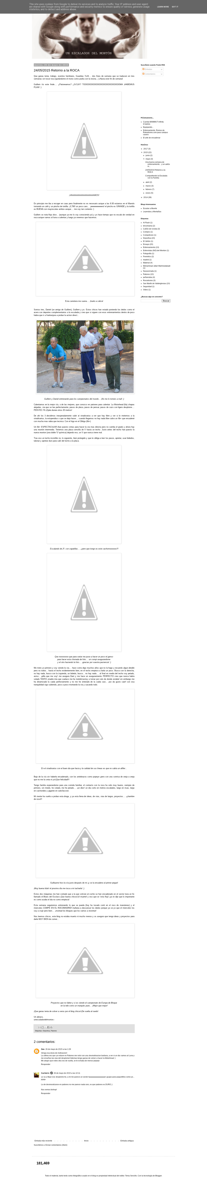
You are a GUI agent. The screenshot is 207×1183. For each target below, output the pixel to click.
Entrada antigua (127, 1141)
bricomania (147, 226)
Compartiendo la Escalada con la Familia (156, 177)
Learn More (163, 7)
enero (148, 193)
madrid (146, 260)
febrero (149, 189)
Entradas (148, 69)
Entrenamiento (149, 247)
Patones (54, 1031)
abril (148, 182)
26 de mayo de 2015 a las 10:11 (67, 1073)
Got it (175, 7)
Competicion (148, 235)
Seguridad (147, 286)
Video (145, 290)
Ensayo (146, 244)
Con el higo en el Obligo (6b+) (78, 421)
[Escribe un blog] (42, 1027)
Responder (45, 1064)
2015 (146, 152)
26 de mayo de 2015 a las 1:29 (58, 1049)
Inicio (86, 1141)
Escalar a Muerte (150, 208)
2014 (146, 197)
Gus (43, 1049)
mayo (148, 159)
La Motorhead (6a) (119, 404)
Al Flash (146, 223)
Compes (146, 232)
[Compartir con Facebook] (48, 1027)
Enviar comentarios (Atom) (56, 1145)
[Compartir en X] (45, 1027)
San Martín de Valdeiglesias (154, 283)
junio (148, 155)
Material (146, 263)
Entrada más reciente (43, 1141)
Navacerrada (148, 271)
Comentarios (149, 74)
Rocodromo (148, 280)
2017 (146, 149)
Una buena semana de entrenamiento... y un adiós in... (157, 164)
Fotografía (147, 253)
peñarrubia (147, 277)
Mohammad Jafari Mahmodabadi (156, 266)
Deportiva (46, 1031)
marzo (148, 186)
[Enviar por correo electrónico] (39, 1027)
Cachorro (45, 1073)
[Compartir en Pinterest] (51, 1027)
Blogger (158, 1176)
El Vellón (146, 241)
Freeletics (147, 256)
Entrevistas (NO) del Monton (154, 250)
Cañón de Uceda (150, 229)
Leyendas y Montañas (152, 212)
